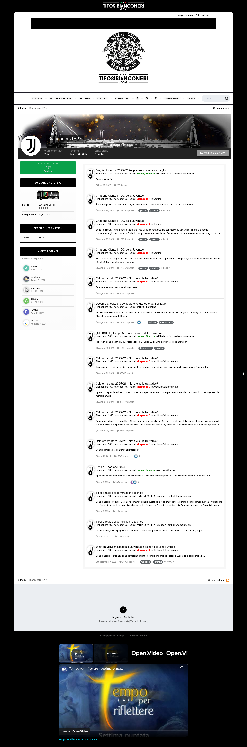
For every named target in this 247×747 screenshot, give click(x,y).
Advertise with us (138, 635)
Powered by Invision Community (114, 621)
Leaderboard (172, 98)
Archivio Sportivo (167, 470)
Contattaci (122, 98)
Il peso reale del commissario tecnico (119, 492)
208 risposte (122, 185)
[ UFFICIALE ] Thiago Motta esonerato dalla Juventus (129, 333)
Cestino (157, 199)
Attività (84, 98)
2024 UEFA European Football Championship (167, 496)
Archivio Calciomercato (165, 281)
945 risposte (121, 482)
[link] (64, 669)
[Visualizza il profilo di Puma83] (26, 312)
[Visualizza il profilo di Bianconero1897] (91, 173)
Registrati (221, 15)
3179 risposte (128, 562)
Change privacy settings (112, 635)
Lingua (116, 617)
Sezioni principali (61, 98)
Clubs (191, 98)
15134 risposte (126, 348)
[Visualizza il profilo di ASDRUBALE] (26, 323)
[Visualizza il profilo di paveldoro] (26, 279)
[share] (181, 667)
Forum (36, 98)
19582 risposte (126, 322)
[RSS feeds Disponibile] (227, 580)
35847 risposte (126, 293)
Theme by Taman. (138, 621)
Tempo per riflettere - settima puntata (96, 668)
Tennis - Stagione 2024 (110, 467)
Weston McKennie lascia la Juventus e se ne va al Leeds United (135, 546)
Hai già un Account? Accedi (191, 15)
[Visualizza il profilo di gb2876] (26, 301)
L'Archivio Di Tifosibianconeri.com (176, 173)
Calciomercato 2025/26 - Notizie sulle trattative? (127, 278)
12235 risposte (126, 210)
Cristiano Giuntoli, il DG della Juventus (120, 195)
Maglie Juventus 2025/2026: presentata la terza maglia (131, 170)
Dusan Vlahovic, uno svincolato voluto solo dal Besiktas (131, 303)
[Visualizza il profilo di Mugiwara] (26, 290)
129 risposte (121, 511)
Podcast (102, 98)
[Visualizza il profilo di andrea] (26, 268)
